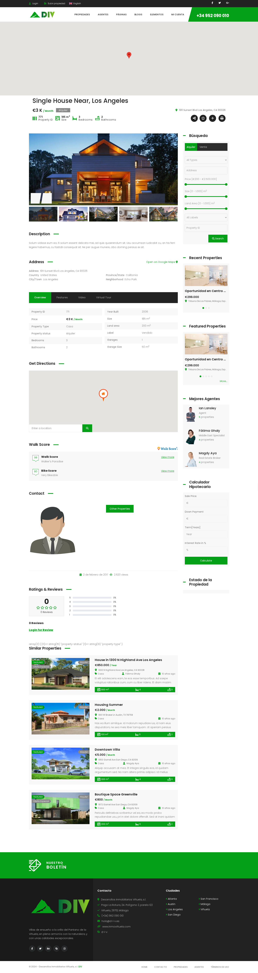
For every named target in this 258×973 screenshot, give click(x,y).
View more (167, 457)
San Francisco (209, 899)
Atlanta (172, 899)
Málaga (205, 904)
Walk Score (49, 457)
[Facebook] (212, 3)
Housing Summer (109, 704)
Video (82, 297)
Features (62, 297)
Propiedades (181, 966)
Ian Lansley (207, 408)
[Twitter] (40, 948)
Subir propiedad (56, 3)
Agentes (199, 966)
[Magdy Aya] (191, 459)
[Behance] (48, 948)
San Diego (174, 914)
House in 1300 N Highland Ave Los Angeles (128, 660)
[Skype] (56, 948)
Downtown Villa (107, 749)
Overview (40, 297)
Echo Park (131, 279)
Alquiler (70, 333)
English (76, 3)
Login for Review (41, 630)
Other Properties (120, 508)
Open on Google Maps (161, 262)
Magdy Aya (208, 453)
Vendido (147, 333)
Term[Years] (192, 527)
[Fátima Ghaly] (191, 436)
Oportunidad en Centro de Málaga (213, 291)
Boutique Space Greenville (116, 794)
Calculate (206, 560)
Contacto (160, 966)
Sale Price (191, 496)
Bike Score (49, 471)
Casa (69, 326)
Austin (171, 904)
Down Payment (194, 511)
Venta (203, 147)
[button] (203, 308)
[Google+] (227, 3)
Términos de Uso (220, 966)
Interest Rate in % (195, 543)
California (132, 275)
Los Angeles (50, 279)
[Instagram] (64, 948)
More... (223, 381)
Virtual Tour (103, 297)
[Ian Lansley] (191, 414)
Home (144, 966)
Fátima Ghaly (209, 430)
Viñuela (205, 909)
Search (219, 238)
